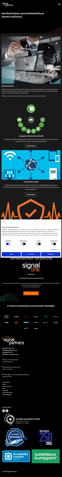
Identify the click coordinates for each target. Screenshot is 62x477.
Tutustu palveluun (31, 293)
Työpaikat (5, 390)
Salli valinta (31, 254)
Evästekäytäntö (6, 394)
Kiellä (11, 254)
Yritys (4, 388)
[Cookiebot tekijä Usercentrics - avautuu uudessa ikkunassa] (53, 221)
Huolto (4, 384)
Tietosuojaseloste (7, 392)
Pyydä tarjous (31, 146)
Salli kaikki (51, 254)
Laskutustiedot (6, 386)
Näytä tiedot (54, 249)
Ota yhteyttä (6, 382)
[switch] (23, 244)
